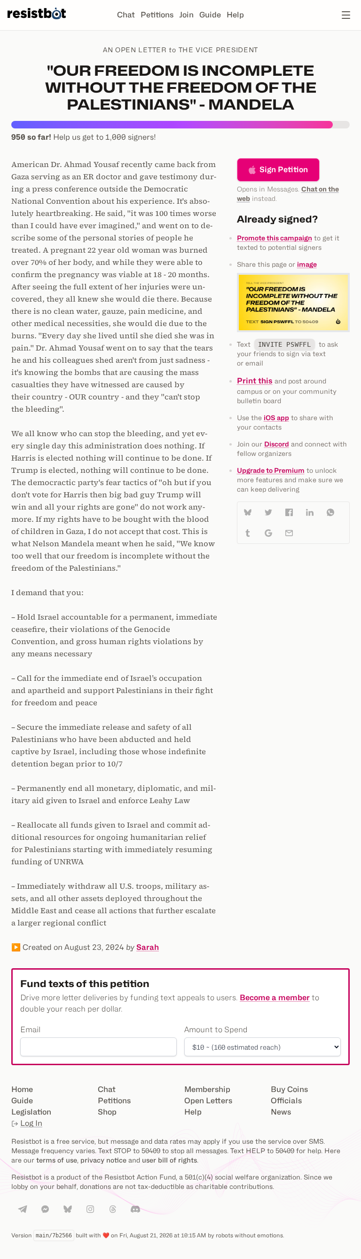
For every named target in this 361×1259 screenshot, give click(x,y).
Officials (286, 1100)
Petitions (157, 14)
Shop (107, 1112)
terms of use (56, 1160)
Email (30, 1029)
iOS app (276, 418)
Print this (255, 380)
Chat (126, 14)
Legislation (31, 1112)
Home (22, 1089)
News (281, 1112)
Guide (210, 14)
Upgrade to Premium (271, 470)
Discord (276, 444)
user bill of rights (169, 1160)
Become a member (275, 997)
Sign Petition (283, 169)
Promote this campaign (274, 238)
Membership (207, 1089)
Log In (31, 1123)
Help (235, 14)
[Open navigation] (346, 15)
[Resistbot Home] (37, 23)
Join (186, 14)
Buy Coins (289, 1089)
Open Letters (208, 1100)
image (307, 264)
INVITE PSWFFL (284, 344)
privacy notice (103, 1160)
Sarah (147, 947)
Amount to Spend (216, 1029)
